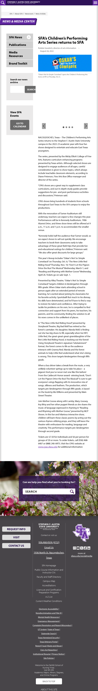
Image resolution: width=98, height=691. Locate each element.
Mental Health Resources (48, 617)
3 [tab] (69, 127)
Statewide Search (48, 633)
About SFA (19, 14)
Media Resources (16, 54)
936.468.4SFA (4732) (49, 542)
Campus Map (49, 581)
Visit (16, 537)
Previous (44, 126)
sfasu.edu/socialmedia (81, 556)
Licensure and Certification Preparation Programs (48, 591)
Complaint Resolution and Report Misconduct (52, 625)
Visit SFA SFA (49, 670)
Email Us (49, 547)
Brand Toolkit (18, 63)
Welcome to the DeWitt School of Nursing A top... (49, 666)
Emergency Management (48, 621)
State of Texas (53, 629)
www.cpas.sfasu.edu (47, 446)
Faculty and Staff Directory (49, 576)
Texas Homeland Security (48, 637)
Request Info (16, 529)
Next (86, 126)
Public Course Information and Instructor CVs (49, 571)
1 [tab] (63, 127)
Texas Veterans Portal (48, 641)
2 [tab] (66, 127)
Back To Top (49, 681)
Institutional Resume (42, 654)
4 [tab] (72, 127)
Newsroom (29, 14)
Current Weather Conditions (49, 601)
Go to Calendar (19, 125)
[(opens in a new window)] (74, 548)
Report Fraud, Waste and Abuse (48, 646)
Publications (17, 45)
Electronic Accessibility (48, 609)
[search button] (72, 492)
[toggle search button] (3, 2)
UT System (42, 629)
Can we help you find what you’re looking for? (49, 482)
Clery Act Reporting (48, 650)
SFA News (15, 37)
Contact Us (16, 545)
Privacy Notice (58, 654)
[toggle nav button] (95, 2)
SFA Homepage (49, 565)
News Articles (41, 14)
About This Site (49, 689)
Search (31, 89)
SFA (11, 14)
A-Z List (48, 596)
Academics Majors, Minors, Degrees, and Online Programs (49, 673)
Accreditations (49, 585)
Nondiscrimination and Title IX (48, 613)
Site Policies (49, 658)
